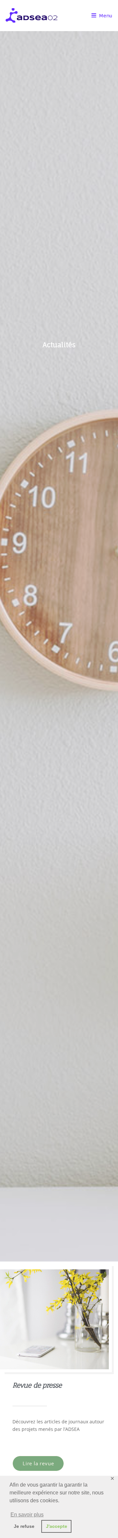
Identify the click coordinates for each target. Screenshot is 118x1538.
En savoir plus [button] (27, 1514)
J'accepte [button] (56, 1526)
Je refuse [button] (24, 1526)
